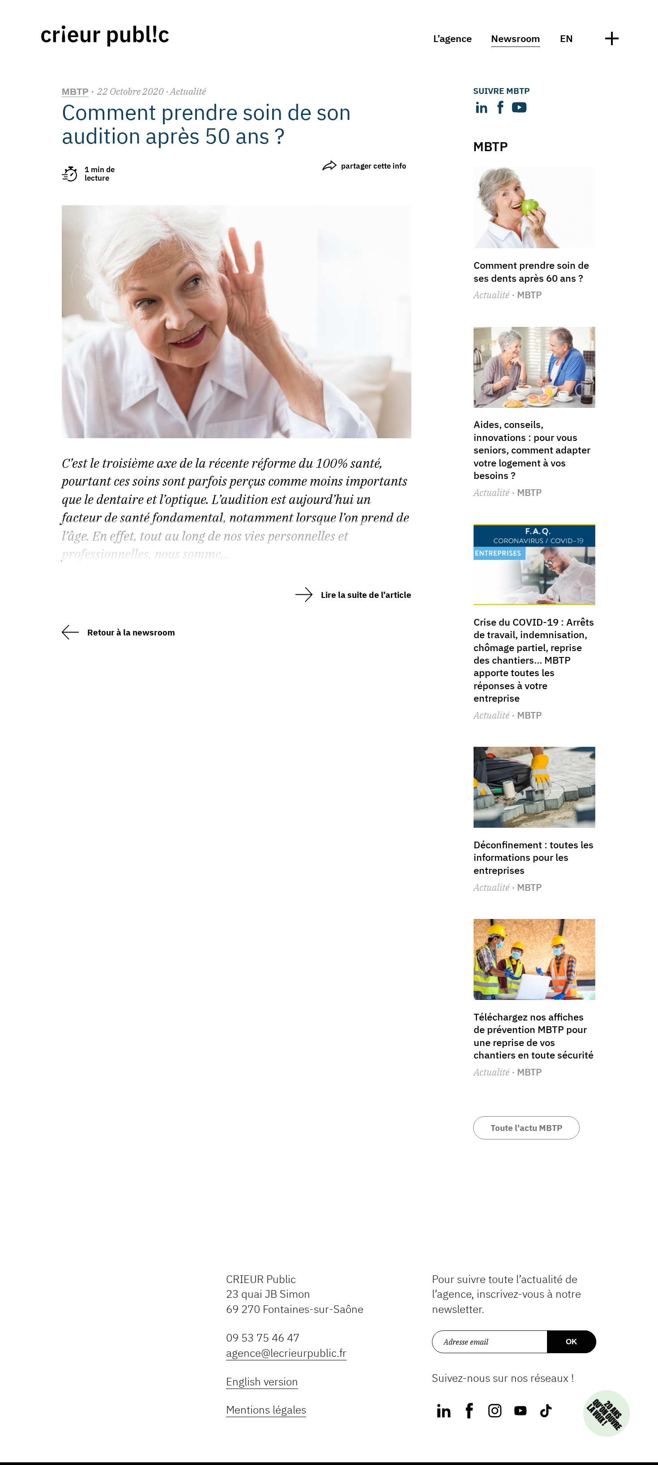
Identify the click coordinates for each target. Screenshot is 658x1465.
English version (262, 1382)
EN (566, 38)
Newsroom (515, 38)
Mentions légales (266, 1410)
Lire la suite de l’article (366, 594)
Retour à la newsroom (131, 632)
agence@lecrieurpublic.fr (286, 1353)
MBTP (75, 91)
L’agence (452, 38)
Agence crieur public (105, 36)
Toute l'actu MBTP (526, 1127)
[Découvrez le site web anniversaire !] (606, 1413)
